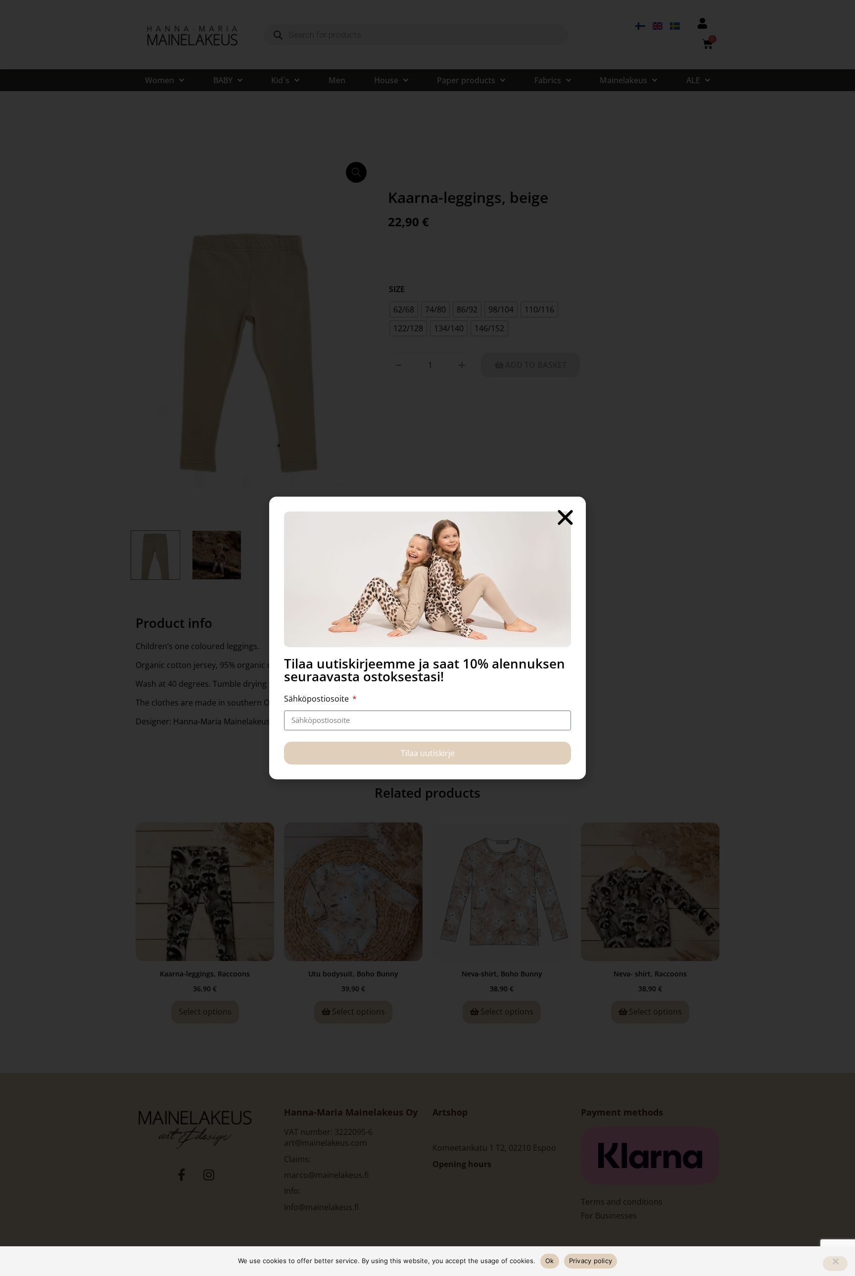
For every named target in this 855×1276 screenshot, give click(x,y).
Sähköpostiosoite (317, 698)
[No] (835, 1263)
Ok (549, 1261)
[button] (565, 517)
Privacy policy (591, 1261)
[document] (427, 638)
